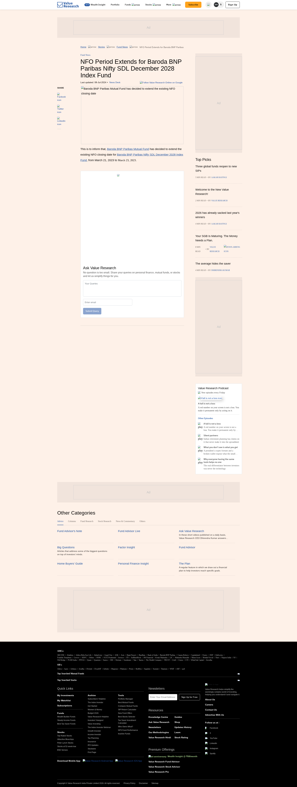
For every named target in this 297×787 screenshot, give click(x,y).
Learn (177, 732)
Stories (101, 47)
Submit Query (92, 311)
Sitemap (154, 783)
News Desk (114, 82)
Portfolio (115, 4)
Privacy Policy (129, 783)
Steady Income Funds (66, 720)
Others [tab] (142, 521)
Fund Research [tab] (86, 521)
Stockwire (92, 749)
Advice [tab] (60, 521)
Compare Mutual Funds (128, 706)
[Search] (208, 5)
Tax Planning (93, 738)
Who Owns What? (125, 727)
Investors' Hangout (95, 720)
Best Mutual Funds (126, 702)
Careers (209, 704)
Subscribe (193, 4)
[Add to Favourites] (59, 133)
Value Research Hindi (159, 737)
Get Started (92, 706)
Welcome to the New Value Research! (212, 192)
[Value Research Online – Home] (68, 4)
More (169, 4)
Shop (177, 722)
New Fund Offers (125, 713)
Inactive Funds (124, 734)
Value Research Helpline (98, 717)
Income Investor (94, 734)
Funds (128, 4)
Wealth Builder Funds (66, 717)
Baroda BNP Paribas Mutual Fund (128, 149)
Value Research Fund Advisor (164, 761)
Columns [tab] (72, 521)
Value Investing (94, 724)
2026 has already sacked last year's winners (217, 215)
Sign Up (232, 4)
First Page (92, 752)
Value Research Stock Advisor (164, 766)
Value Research (219, 201)
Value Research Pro (158, 772)
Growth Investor (94, 731)
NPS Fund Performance (128, 730)
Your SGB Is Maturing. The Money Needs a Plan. (216, 238)
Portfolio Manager (125, 699)
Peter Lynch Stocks (65, 743)
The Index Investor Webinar (99, 727)
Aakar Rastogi (219, 177)
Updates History (183, 727)
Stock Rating (181, 737)
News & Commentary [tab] (125, 521)
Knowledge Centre (158, 717)
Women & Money (95, 710)
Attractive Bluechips (65, 739)
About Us (210, 699)
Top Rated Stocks (64, 736)
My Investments (65, 695)
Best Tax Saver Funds (66, 724)
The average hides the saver (213, 263)
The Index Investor (95, 702)
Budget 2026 (93, 713)
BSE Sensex (62, 750)
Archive (92, 695)
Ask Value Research (158, 722)
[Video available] (233, 249)
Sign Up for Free (189, 697)
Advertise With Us (214, 715)
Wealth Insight (98, 4)
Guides (178, 717)
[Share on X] (60, 108)
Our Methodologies (158, 732)
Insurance (92, 742)
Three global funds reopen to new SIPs (216, 168)
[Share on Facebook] (61, 96)
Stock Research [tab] (104, 521)
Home (83, 47)
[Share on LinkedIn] (61, 120)
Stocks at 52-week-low (66, 746)
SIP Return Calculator (127, 710)
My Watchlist (64, 700)
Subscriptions (64, 705)
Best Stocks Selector (126, 717)
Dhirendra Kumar (220, 270)
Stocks (148, 4)
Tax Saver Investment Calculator (127, 721)
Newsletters (154, 727)
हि (221, 5)
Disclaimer (143, 783)
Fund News (122, 47)
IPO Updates (93, 745)
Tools (121, 695)
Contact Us (211, 710)
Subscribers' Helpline (97, 699)
